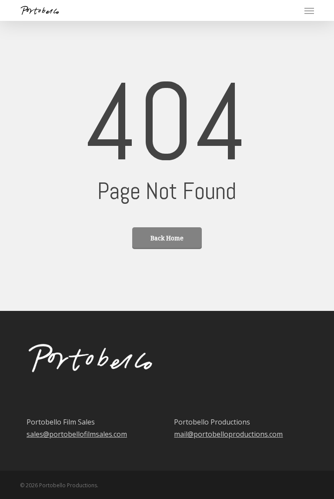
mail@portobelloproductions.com (228, 434)
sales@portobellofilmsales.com (77, 434)
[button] (309, 10)
